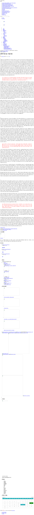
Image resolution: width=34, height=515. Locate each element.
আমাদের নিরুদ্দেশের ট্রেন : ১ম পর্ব (5, 12)
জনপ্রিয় (5, 262)
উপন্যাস (5, 32)
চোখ (2, 256)
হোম (3, 28)
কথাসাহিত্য (4, 30)
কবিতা (4, 29)
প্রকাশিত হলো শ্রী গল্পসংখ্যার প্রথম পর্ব (6, 3)
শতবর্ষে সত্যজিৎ (6, 46)
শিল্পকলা (4, 37)
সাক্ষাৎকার (4, 41)
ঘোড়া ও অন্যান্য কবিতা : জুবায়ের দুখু (7, 229)
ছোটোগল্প (1, 227)
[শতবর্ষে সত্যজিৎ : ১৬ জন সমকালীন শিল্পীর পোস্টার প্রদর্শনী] (11, 317)
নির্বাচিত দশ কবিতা (4, 14)
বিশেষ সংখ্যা (5, 44)
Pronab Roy (13, 510)
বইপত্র (4, 42)
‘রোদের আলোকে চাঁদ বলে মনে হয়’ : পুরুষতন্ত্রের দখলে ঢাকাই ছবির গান (9, 7)
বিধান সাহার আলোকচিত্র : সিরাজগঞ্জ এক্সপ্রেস (9, 297)
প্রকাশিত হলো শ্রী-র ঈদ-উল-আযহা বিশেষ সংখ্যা (7, 4)
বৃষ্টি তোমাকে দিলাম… (6, 308)
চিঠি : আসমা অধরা (5, 230)
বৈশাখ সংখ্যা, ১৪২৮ (7, 45)
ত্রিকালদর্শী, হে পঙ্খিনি (4, 13)
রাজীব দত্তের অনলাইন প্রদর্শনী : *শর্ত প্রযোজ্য (9, 330)
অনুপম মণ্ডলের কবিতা (6, 271)
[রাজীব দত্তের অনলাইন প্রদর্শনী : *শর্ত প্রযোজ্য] (11, 328)
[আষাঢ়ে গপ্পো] (5, 244)
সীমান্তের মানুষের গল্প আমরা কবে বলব (6, 11)
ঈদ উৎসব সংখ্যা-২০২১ (7, 47)
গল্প (4, 31)
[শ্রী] (4, 21)
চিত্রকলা (5, 39)
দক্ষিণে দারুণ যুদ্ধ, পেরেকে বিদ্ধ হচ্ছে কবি (6, 8)
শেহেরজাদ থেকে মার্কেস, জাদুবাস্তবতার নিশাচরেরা (7, 5)
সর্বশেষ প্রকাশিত (5, 263)
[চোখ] (6, 253)
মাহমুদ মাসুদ (2, 56)
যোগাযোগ (3, 513)
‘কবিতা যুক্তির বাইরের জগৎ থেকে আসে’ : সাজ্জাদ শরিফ (8, 6)
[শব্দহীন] (6, 249)
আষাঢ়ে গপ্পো (3, 247)
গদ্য (4, 34)
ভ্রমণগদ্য (5, 35)
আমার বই (5, 43)
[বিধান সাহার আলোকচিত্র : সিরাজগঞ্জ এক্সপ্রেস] (11, 295)
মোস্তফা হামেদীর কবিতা (6, 277)
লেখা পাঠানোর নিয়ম (4, 512)
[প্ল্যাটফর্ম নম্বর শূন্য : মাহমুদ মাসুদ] (4, 51)
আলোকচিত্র (5, 40)
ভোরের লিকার (3, 9)
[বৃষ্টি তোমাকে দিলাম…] (11, 306)
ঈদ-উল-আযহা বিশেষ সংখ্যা (8, 48)
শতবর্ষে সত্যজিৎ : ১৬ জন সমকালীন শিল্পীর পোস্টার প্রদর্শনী (10, 319)
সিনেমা (5, 38)
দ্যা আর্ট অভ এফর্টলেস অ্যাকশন (7, 284)
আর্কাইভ (5, 482)
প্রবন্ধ (4, 33)
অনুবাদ (4, 36)
